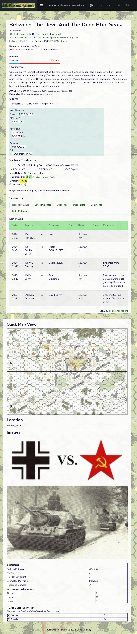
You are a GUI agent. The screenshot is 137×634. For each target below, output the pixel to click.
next (44, 34)
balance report (120, 310)
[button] (66, 5)
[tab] (20, 205)
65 (27, 177)
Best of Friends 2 (19, 34)
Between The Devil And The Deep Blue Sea (40, 37)
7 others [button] (62, 41)
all (107, 310)
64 (30, 177)
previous (55, 34)
